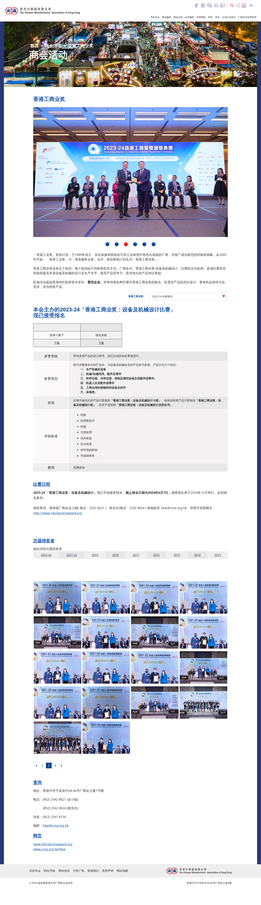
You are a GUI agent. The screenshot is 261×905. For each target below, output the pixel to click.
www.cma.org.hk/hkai (49, 849)
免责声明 (107, 870)
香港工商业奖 (80, 45)
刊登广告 (78, 870)
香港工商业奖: (136, 296)
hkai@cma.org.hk (56, 825)
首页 (34, 45)
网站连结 (64, 870)
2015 (177, 555)
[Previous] (36, 765)
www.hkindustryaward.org (52, 844)
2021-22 (72, 555)
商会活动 (178, 17)
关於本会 (155, 17)
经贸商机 (201, 17)
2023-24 (46, 555)
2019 (95, 555)
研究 (210, 17)
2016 (156, 555)
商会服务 (166, 17)
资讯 (217, 17)
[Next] (61, 765)
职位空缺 (49, 870)
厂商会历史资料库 (247, 17)
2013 (217, 555)
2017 (136, 555)
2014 (197, 555)
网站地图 (122, 870)
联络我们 (93, 870)
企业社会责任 (229, 17)
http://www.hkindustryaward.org (57, 513)
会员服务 (189, 17)
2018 (115, 555)
